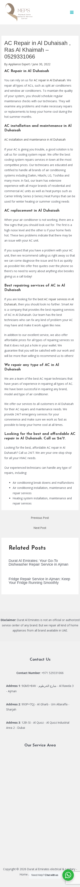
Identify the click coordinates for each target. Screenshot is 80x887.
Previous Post (40, 518)
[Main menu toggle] (72, 12)
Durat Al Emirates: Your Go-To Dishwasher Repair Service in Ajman (38, 562)
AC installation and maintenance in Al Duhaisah (35, 139)
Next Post (40, 528)
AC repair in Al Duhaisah (49, 80)
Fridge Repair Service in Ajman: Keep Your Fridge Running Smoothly (39, 581)
